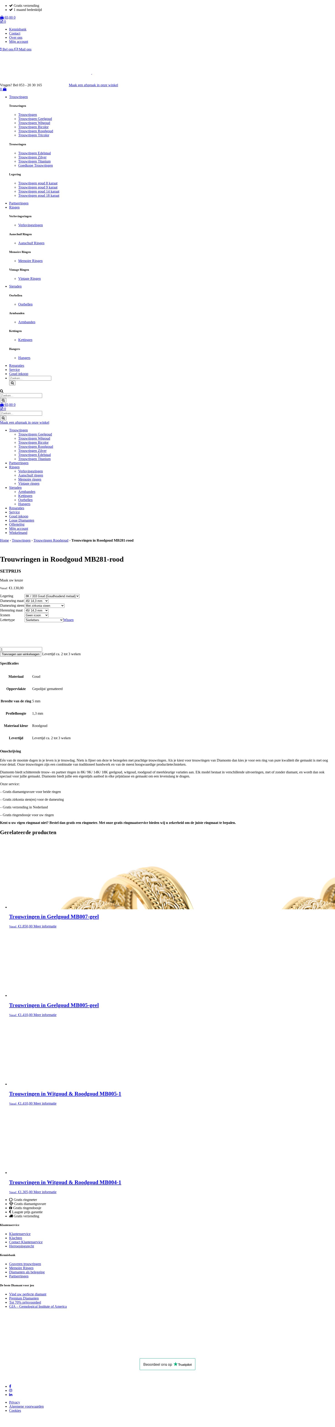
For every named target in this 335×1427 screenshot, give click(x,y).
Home (4, 540)
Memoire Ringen (30, 261)
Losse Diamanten (21, 520)
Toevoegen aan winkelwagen (20, 654)
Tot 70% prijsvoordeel (25, 1302)
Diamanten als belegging (27, 1272)
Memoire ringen (29, 479)
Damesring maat (12, 601)
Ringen (14, 207)
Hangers (24, 358)
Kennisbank (17, 29)
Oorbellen (25, 304)
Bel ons (8, 49)
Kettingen (25, 340)
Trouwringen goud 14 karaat (38, 191)
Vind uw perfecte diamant (27, 1294)
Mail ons (24, 49)
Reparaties (16, 365)
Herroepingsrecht (21, 1246)
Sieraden (15, 286)
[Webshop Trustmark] (62, 1352)
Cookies (15, 1410)
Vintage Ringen (29, 278)
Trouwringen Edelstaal (34, 153)
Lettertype (7, 620)
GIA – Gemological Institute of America (38, 1306)
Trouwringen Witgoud (34, 123)
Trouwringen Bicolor (33, 127)
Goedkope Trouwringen (35, 165)
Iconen (5, 615)
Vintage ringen (28, 483)
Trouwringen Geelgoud (35, 119)
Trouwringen (18, 97)
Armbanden (26, 322)
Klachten (15, 1238)
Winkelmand (18, 533)
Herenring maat (11, 610)
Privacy (14, 1402)
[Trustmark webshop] (57, 85)
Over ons (15, 37)
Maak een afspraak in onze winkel (93, 85)
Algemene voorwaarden (26, 1406)
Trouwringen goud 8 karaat (37, 183)
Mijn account (18, 41)
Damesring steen (12, 605)
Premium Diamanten (24, 1298)
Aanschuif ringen (30, 475)
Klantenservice (20, 1234)
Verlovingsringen (30, 225)
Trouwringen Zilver (32, 157)
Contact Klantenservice (26, 1242)
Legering (6, 596)
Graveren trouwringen (25, 1264)
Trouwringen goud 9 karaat (37, 187)
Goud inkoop (18, 374)
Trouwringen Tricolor (33, 135)
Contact (14, 33)
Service (14, 370)
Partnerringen (18, 203)
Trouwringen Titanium (34, 161)
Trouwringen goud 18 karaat (38, 195)
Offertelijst (16, 524)
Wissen (68, 620)
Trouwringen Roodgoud (35, 131)
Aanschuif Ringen (31, 243)
